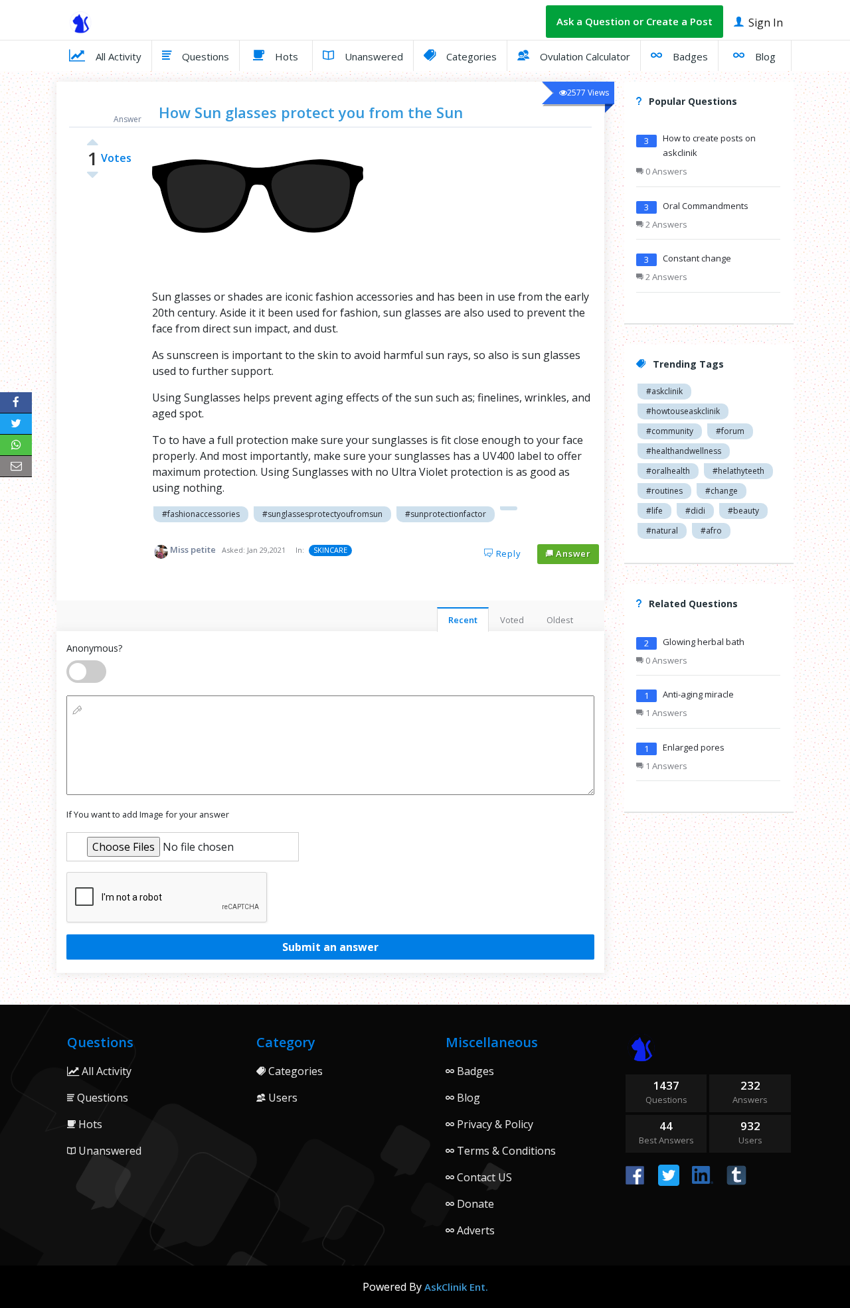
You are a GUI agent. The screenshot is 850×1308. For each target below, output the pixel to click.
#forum (730, 431)
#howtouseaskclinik (683, 411)
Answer (572, 553)
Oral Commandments (705, 206)
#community (669, 431)
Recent (462, 620)
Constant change (697, 258)
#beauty (743, 510)
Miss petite (193, 549)
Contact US (483, 1177)
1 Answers (665, 713)
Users (282, 1097)
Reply (507, 553)
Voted (512, 620)
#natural (662, 530)
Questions (204, 56)
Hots (285, 56)
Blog (764, 56)
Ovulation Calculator (583, 56)
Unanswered (372, 56)
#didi (695, 510)
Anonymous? (94, 648)
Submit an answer (330, 947)
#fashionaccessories (201, 514)
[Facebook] (16, 402)
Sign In (764, 22)
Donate (474, 1204)
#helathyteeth (738, 470)
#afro (711, 530)
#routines (664, 490)
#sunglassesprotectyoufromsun (322, 514)
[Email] (16, 466)
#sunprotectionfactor (445, 514)
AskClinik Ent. (456, 1286)
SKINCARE (330, 550)
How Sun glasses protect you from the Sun (311, 112)
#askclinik (664, 391)
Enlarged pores (693, 747)
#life (654, 510)
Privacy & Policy (493, 1124)
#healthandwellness (683, 451)
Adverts (474, 1230)
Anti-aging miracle (698, 694)
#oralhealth (668, 470)
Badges (689, 56)
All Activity (117, 56)
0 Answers (665, 171)
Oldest (560, 620)
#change (721, 490)
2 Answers (665, 224)
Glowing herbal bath (703, 642)
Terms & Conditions (505, 1150)
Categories (470, 56)
